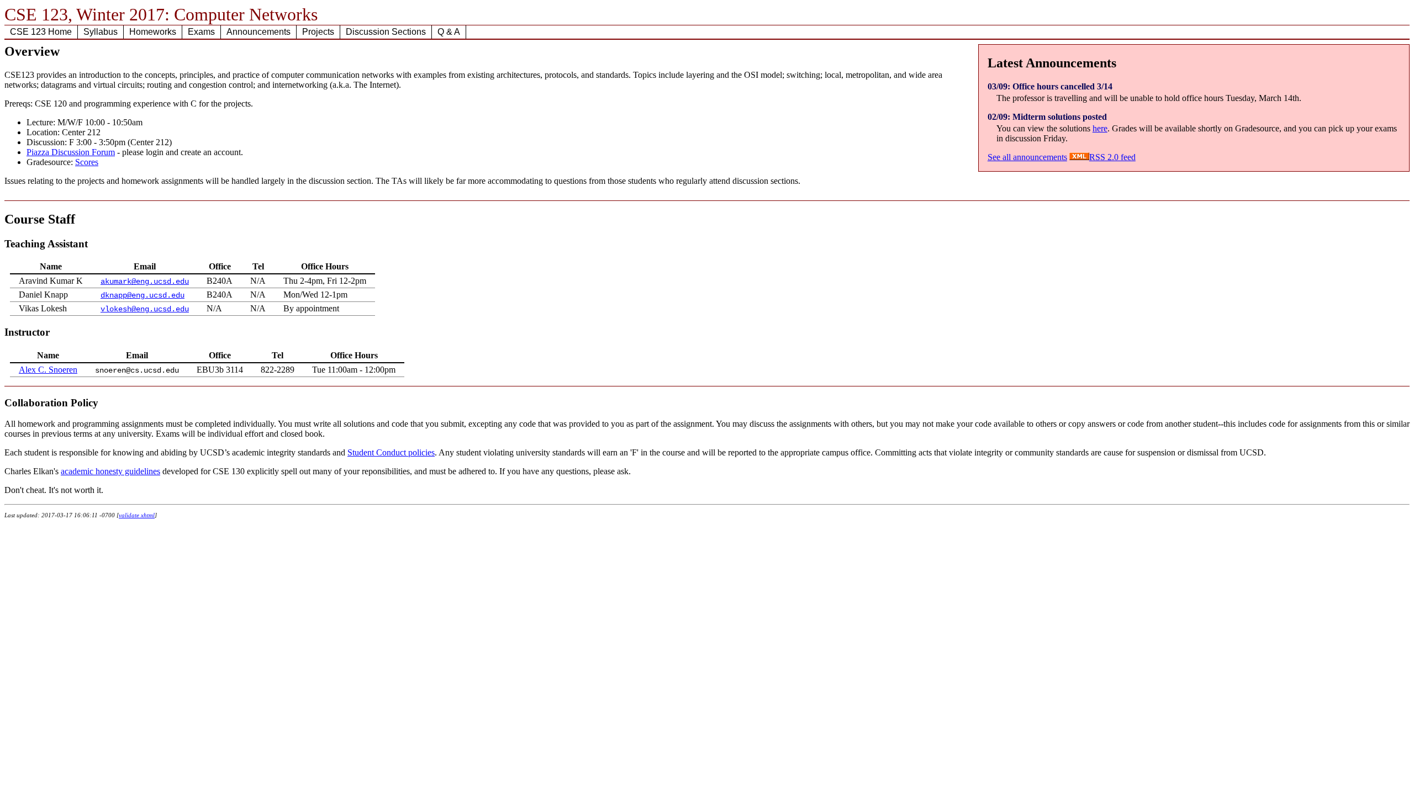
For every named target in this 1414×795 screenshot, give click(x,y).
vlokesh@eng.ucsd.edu (145, 309)
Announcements (258, 31)
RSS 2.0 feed (1112, 157)
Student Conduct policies (391, 452)
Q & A (448, 31)
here (1100, 128)
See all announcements (1027, 157)
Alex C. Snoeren (48, 369)
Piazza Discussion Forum (71, 152)
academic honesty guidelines (110, 471)
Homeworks (152, 31)
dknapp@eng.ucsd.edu (142, 296)
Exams (201, 31)
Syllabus (100, 31)
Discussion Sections (386, 31)
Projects (318, 31)
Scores (86, 162)
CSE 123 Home (41, 31)
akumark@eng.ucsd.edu (145, 282)
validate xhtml (137, 515)
